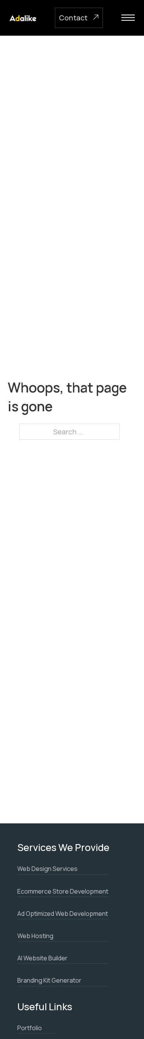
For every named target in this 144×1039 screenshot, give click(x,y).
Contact (73, 17)
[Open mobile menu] (128, 18)
